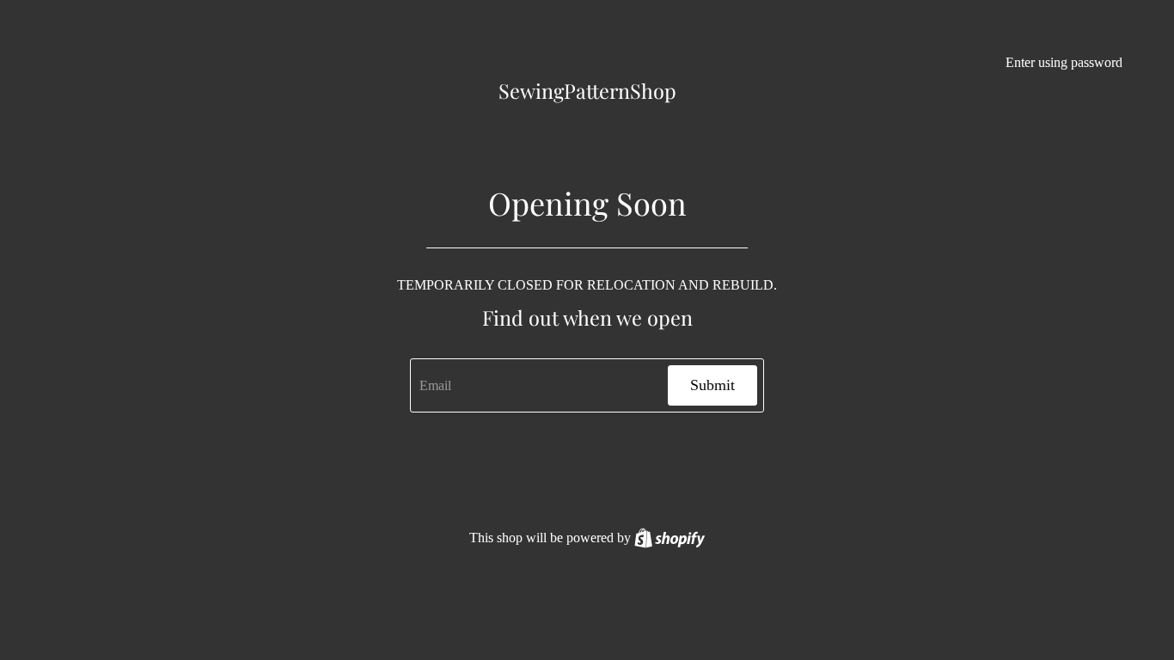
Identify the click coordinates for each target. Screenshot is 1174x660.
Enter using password (1064, 62)
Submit (712, 385)
